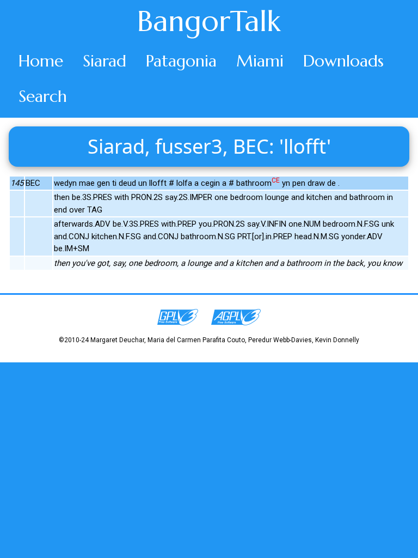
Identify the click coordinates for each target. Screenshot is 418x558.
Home (41, 61)
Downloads (343, 61)
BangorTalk (209, 21)
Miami (260, 61)
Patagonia (181, 61)
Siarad (104, 61)
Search (43, 96)
